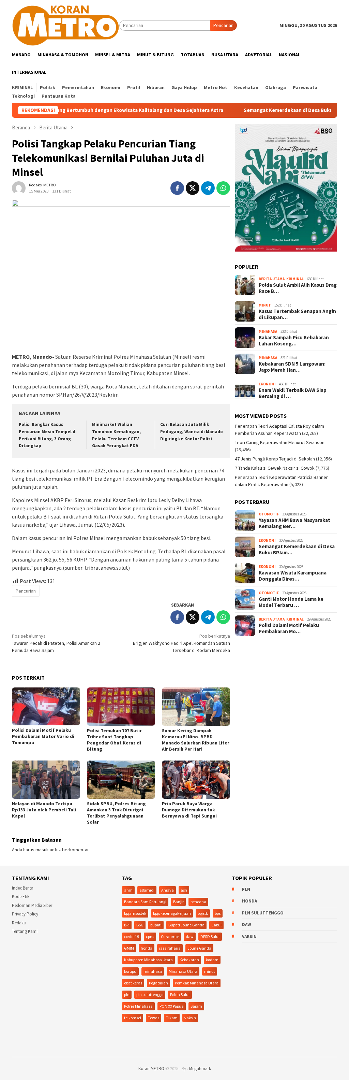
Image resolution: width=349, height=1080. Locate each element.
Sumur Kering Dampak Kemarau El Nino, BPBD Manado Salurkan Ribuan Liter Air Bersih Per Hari (195, 739)
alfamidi (146, 890)
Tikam (172, 1017)
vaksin (190, 1017)
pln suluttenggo (149, 994)
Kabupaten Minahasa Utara (148, 959)
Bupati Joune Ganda (186, 924)
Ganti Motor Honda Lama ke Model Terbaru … (291, 602)
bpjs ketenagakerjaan (172, 913)
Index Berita (22, 888)
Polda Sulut (180, 994)
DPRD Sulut (210, 936)
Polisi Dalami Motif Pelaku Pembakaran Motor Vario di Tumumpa (43, 736)
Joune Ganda (199, 948)
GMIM (129, 948)
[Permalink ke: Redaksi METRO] (19, 187)
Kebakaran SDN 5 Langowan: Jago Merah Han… (292, 367)
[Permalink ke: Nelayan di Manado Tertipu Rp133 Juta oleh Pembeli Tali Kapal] (46, 780)
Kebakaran (189, 959)
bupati (156, 924)
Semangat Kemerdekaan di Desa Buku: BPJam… (297, 549)
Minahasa (268, 331)
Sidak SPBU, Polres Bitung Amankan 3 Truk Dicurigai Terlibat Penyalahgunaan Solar (116, 812)
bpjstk (203, 913)
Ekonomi (267, 384)
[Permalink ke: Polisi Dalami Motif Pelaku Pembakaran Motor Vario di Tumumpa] (46, 706)
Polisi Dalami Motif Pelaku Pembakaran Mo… (289, 628)
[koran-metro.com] (65, 25)
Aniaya (167, 890)
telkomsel (132, 1017)
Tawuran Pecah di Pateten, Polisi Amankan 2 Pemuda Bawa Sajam (56, 643)
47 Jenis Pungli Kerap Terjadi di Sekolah (275, 459)
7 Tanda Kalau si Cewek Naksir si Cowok (275, 468)
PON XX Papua (172, 1006)
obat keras (133, 982)
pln (127, 994)
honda (146, 948)
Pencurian (26, 591)
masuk (42, 850)
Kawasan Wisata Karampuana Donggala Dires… (293, 576)
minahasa (152, 971)
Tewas (153, 1017)
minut (209, 971)
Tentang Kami (24, 931)
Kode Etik (20, 896)
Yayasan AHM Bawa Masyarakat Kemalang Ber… (294, 523)
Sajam (196, 1006)
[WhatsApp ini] (223, 188)
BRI (127, 924)
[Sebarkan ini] (177, 188)
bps (218, 913)
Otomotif (269, 514)
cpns (150, 936)
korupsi (130, 971)
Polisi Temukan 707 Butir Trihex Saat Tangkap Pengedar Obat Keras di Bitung (114, 739)
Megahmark (200, 1068)
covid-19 (131, 936)
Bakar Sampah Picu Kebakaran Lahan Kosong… (294, 341)
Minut (265, 305)
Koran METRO (151, 1068)
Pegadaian (158, 982)
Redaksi (19, 923)
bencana (198, 901)
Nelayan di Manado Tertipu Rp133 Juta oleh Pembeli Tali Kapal (44, 809)
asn (184, 890)
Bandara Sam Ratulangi (145, 901)
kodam (212, 959)
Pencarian (223, 25)
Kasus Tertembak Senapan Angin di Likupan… (297, 314)
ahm (128, 890)
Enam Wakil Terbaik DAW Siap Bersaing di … (293, 393)
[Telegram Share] (208, 188)
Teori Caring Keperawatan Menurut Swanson (279, 442)
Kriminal (295, 278)
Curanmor (170, 936)
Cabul (216, 924)
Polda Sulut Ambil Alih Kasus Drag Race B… (298, 288)
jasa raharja (170, 948)
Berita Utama (272, 278)
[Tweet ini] (192, 188)
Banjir (178, 901)
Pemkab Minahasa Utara (196, 982)
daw (190, 936)
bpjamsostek (135, 913)
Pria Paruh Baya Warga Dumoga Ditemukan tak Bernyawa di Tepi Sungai (189, 809)
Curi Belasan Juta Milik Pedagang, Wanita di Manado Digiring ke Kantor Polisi (191, 432)
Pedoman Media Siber (32, 905)
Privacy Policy (25, 914)
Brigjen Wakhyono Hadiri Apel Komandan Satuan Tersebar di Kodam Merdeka (181, 643)
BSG (139, 924)
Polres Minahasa (138, 1006)
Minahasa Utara (183, 971)
